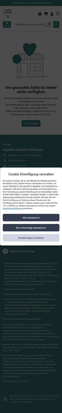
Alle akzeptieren (31, 217)
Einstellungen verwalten (31, 238)
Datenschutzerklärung (12, 208)
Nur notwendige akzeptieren (31, 227)
